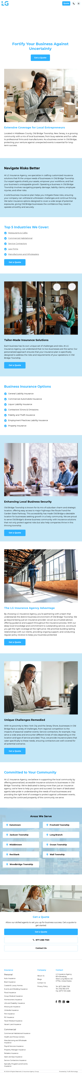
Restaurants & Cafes (18, 233)
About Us (40, 976)
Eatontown (15, 825)
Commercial (10, 1029)
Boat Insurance (9, 982)
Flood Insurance (10, 993)
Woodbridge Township (21, 864)
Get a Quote (40, 58)
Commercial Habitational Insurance (17, 1033)
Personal (8, 974)
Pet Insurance (9, 1014)
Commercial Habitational (20, 238)
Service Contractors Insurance (15, 1060)
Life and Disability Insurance (14, 1003)
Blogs (39, 979)
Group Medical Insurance (13, 996)
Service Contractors (17, 243)
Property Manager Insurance (15, 1050)
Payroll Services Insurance (13, 1046)
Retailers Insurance (11, 1053)
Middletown (16, 845)
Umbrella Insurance (11, 1010)
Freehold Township (59, 825)
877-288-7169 (42, 940)
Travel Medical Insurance (13, 1021)
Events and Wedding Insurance (16, 989)
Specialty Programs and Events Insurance (16, 1065)
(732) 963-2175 (64, 989)
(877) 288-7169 (64, 986)
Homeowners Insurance (13, 1000)
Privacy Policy (42, 986)
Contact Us (41, 948)
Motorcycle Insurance (12, 1007)
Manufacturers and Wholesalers (23, 254)
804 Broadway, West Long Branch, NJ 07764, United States (64, 979)
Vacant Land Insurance (12, 1024)
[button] (78, 3)
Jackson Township (19, 835)
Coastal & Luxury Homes (13, 985)
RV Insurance (9, 1017)
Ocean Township (58, 845)
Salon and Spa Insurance (13, 1057)
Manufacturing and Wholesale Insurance (15, 1041)
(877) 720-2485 (64, 991)
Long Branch (56, 835)
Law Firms (13, 249)
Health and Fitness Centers (14, 1037)
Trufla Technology (72, 1071)
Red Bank (14, 854)
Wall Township (57, 854)
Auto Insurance (9, 978)
